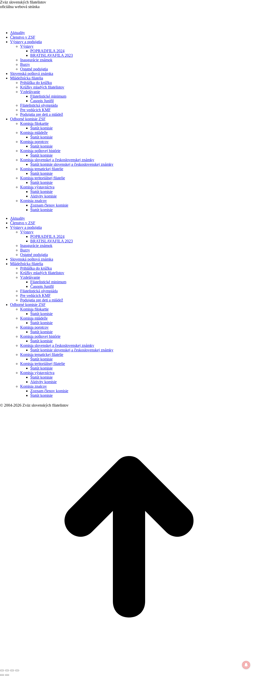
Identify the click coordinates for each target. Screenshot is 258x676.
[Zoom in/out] (17, 670)
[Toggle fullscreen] (12, 670)
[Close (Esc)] (2, 670)
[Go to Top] (129, 664)
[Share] (7, 670)
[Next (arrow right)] (7, 675)
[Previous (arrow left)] (2, 675)
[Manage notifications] (246, 665)
